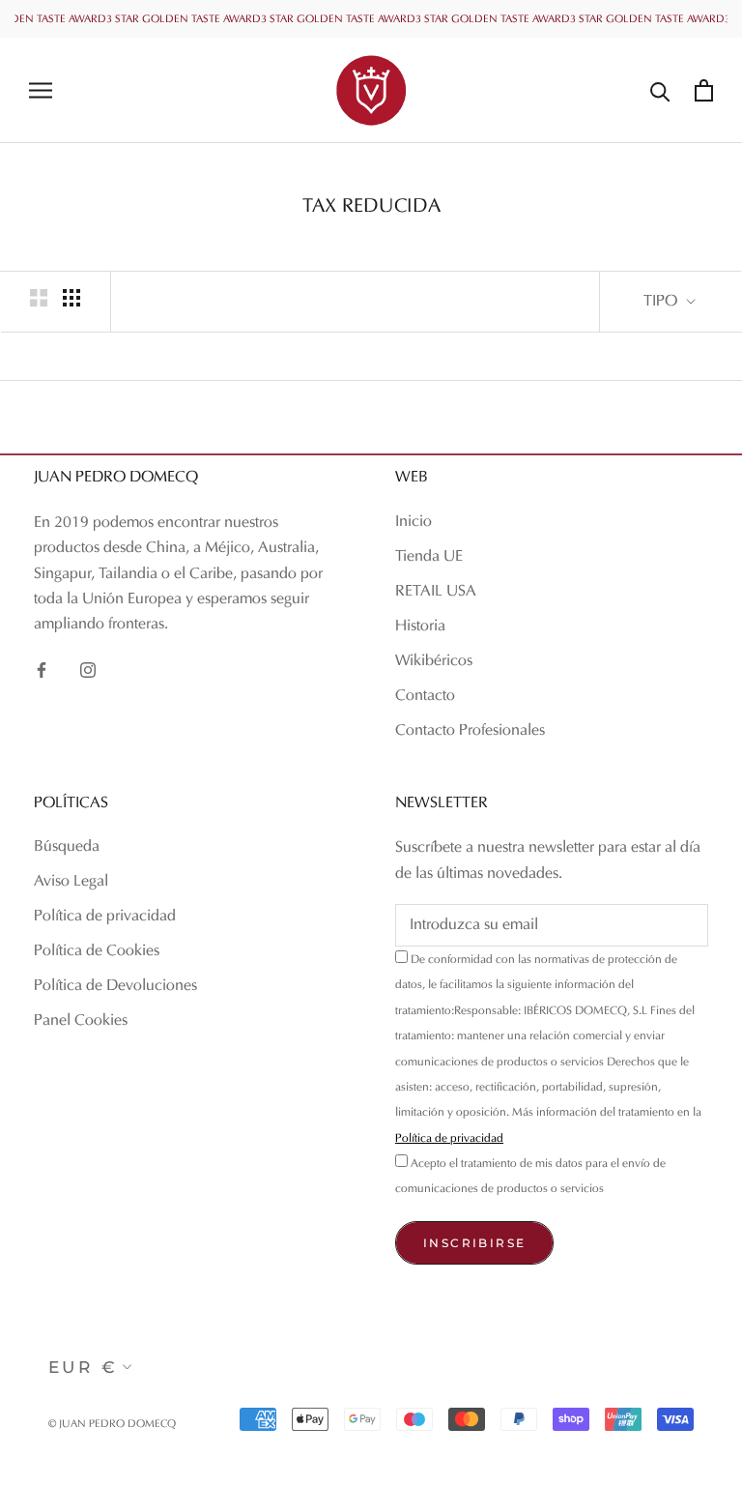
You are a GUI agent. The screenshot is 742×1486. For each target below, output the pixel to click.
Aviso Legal (71, 881)
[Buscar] (660, 90)
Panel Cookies (81, 1021)
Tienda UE (429, 557)
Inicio (413, 522)
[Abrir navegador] (40, 90)
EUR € (83, 1367)
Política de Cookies (96, 951)
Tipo (662, 301)
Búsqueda (67, 847)
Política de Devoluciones (115, 986)
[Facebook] (41, 670)
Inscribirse (474, 1243)
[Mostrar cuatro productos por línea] (71, 297)
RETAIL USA (435, 591)
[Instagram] (88, 670)
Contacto (425, 696)
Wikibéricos (433, 661)
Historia (420, 626)
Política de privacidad (105, 916)
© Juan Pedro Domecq (112, 1424)
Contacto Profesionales (470, 731)
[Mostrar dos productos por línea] (38, 297)
